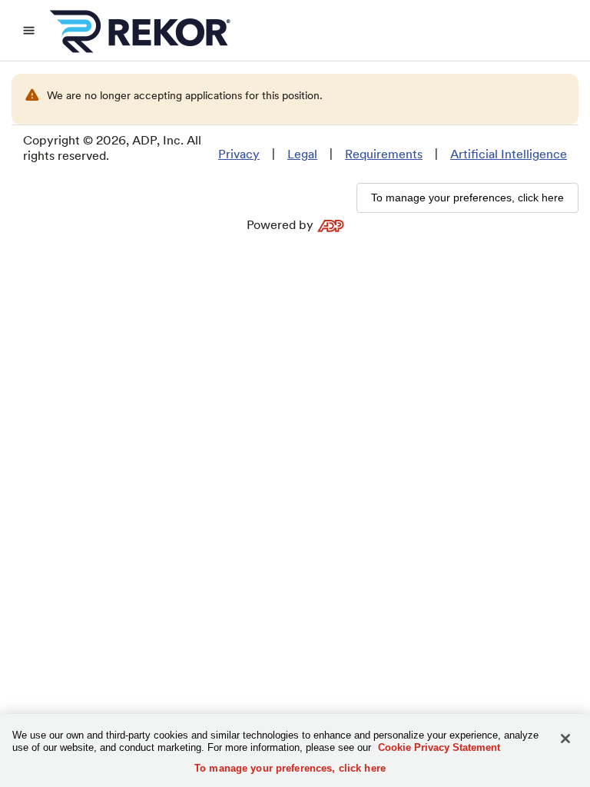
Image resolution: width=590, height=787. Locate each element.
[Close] (565, 738)
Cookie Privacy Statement (439, 747)
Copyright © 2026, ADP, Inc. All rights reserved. (112, 148)
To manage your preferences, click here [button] (467, 197)
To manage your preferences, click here (290, 768)
